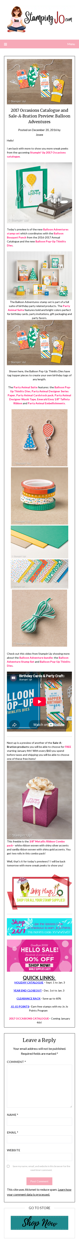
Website (13, 1150)
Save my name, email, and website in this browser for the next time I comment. (41, 1168)
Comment (16, 1061)
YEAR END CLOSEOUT (27, 990)
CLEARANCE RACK (28, 998)
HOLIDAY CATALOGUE (28, 982)
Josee (39, 134)
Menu (71, 44)
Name (12, 1114)
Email (12, 1132)
